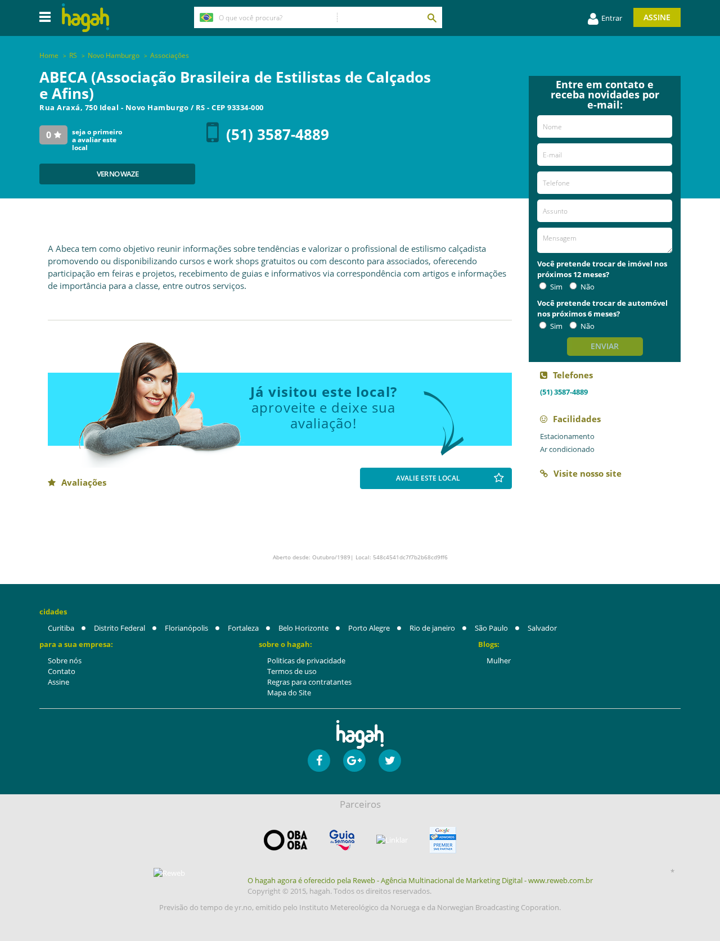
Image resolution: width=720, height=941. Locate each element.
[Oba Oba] (286, 840)
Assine (657, 17)
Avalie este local (428, 478)
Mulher (499, 660)
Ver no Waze (117, 174)
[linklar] (392, 840)
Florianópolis (186, 628)
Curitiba (61, 628)
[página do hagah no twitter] (390, 760)
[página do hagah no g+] (354, 760)
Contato (61, 671)
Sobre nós (65, 660)
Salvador (542, 628)
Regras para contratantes (309, 682)
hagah (85, 17)
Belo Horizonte (303, 628)
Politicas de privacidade (306, 660)
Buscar (431, 17)
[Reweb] (170, 872)
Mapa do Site (289, 692)
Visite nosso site (588, 473)
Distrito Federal (119, 628)
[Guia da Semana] (342, 840)
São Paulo (491, 628)
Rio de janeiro (432, 628)
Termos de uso (292, 671)
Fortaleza (243, 628)
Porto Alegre (369, 628)
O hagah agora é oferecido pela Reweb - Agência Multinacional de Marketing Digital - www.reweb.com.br (420, 880)
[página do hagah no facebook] (319, 760)
